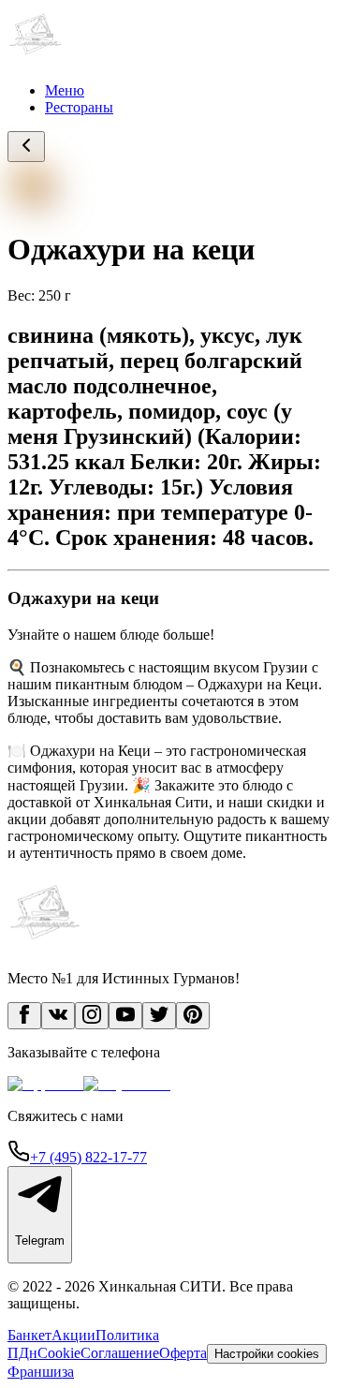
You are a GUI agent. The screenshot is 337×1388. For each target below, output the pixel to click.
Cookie (59, 1353)
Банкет (29, 1335)
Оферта (183, 1353)
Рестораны (79, 107)
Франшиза (40, 1372)
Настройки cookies (266, 1354)
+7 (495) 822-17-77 (88, 1157)
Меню (64, 90)
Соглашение (120, 1353)
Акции (73, 1335)
